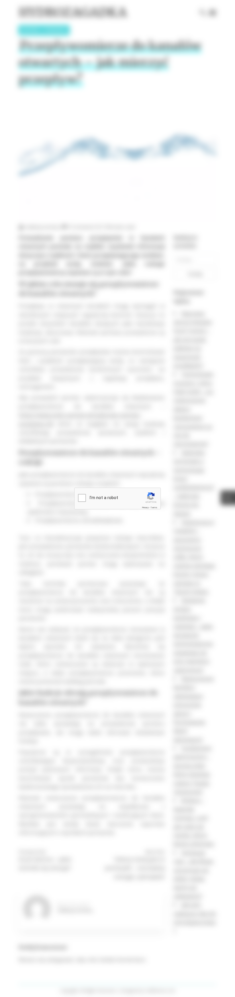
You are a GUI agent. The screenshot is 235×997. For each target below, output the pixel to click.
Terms (153, 507)
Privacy (145, 507)
